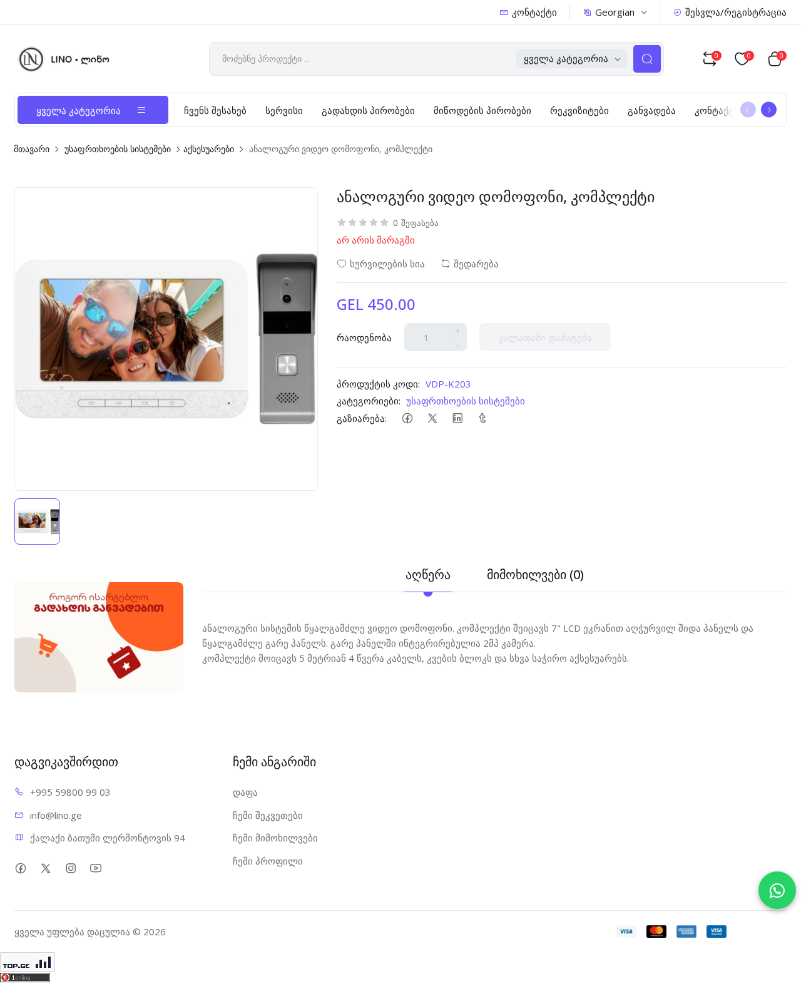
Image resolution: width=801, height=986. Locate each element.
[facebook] (407, 418)
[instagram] (70, 868)
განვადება (652, 110)
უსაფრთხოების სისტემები (117, 149)
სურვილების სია (387, 263)
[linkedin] (457, 418)
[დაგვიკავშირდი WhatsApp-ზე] (777, 890)
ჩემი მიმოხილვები (275, 837)
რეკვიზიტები (579, 110)
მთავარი (31, 149)
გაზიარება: (362, 418)
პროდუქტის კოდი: (378, 383)
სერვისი (284, 110)
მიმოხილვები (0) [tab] (535, 574)
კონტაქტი (534, 12)
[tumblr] (482, 418)
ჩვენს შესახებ (215, 110)
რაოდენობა (364, 337)
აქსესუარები (208, 149)
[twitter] (432, 418)
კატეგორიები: (368, 400)
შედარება (476, 263)
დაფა (245, 792)
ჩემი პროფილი (268, 861)
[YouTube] (95, 868)
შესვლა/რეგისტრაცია (736, 12)
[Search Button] (647, 59)
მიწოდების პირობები (482, 110)
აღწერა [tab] (428, 574)
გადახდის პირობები (368, 110)
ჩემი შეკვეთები (268, 815)
